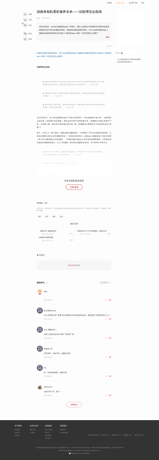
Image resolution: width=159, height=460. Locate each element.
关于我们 (17, 435)
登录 (142, 3)
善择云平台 (33, 429)
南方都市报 (48, 435)
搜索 (110, 3)
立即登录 (74, 187)
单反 (61, 216)
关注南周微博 (64, 432)
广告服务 (32, 432)
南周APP (17, 432)
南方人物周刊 (49, 429)
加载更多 (74, 404)
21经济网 (47, 438)
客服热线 (62, 429)
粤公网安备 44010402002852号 (80, 453)
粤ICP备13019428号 (118, 447)
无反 (46, 216)
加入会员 (121, 3)
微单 (54, 216)
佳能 (39, 216)
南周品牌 (17, 429)
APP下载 (134, 3)
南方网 (47, 432)
